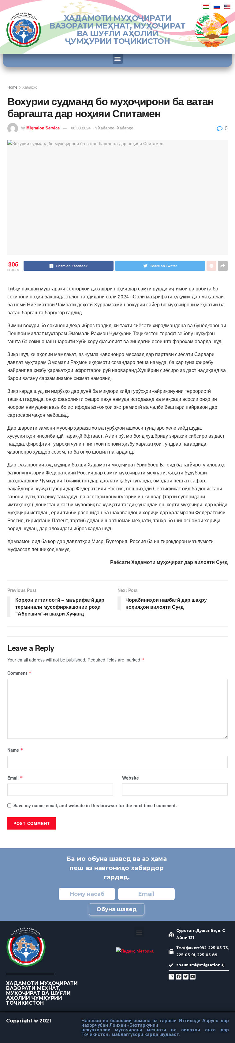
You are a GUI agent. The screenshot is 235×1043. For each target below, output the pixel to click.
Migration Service (43, 128)
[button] (118, 59)
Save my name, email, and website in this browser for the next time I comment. (95, 805)
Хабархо (29, 87)
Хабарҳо (125, 128)
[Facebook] (178, 976)
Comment (19, 673)
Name (15, 750)
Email (15, 778)
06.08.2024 (81, 128)
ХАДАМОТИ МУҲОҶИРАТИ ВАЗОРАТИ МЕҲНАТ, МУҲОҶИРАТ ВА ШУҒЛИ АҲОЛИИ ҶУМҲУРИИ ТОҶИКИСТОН (117, 29)
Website (130, 778)
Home (12, 87)
